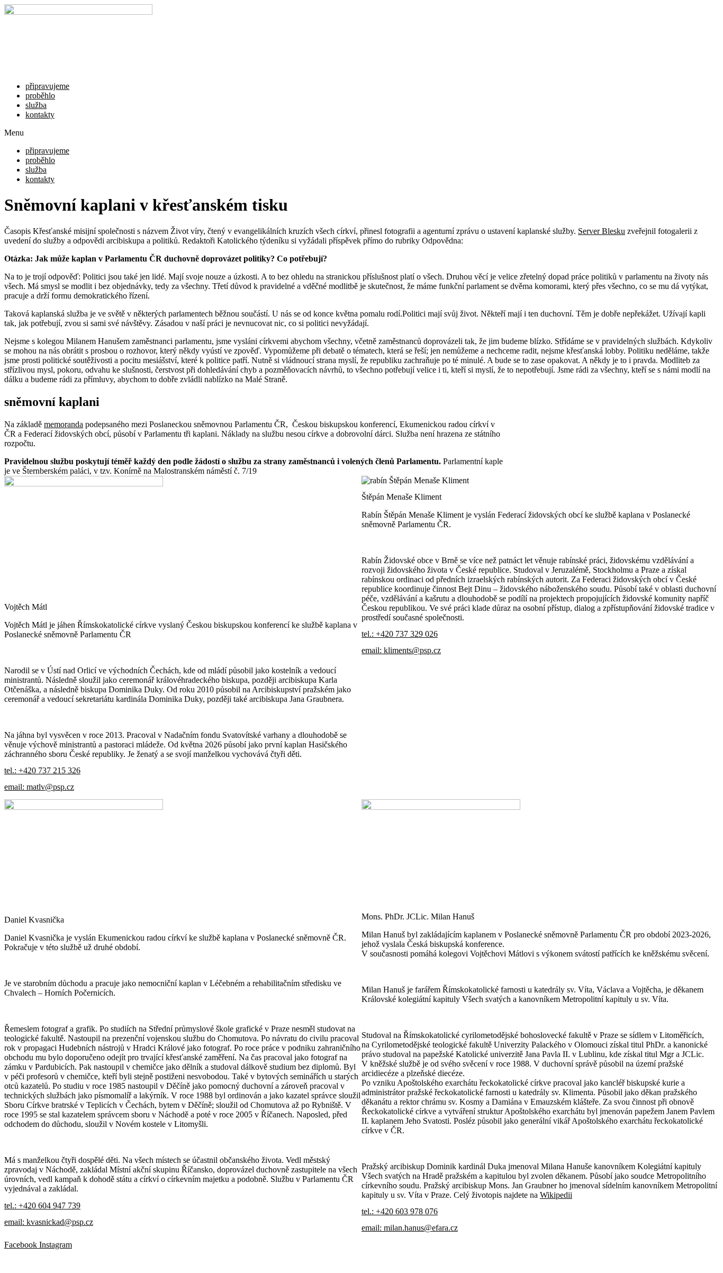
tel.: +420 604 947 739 (42, 1205)
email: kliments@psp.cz (401, 650)
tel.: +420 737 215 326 (42, 770)
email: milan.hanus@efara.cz (410, 1227)
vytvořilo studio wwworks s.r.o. (361, 1261)
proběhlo (40, 95)
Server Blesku (601, 231)
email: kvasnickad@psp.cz (48, 1221)
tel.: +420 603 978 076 (400, 1211)
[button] (361, 133)
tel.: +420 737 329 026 (400, 633)
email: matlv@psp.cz (39, 786)
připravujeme (47, 86)
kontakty (40, 114)
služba (36, 105)
